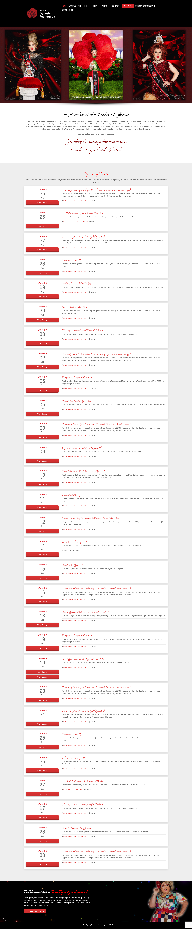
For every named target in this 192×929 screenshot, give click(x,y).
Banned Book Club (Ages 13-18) (76, 401)
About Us (72, 6)
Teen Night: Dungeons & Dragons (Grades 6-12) (83, 659)
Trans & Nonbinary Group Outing (77, 542)
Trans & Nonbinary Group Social (77, 828)
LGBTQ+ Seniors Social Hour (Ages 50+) (82, 448)
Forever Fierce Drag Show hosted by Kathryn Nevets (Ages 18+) (90, 518)
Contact (115, 6)
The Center (82, 6)
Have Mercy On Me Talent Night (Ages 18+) (83, 237)
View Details (42, 202)
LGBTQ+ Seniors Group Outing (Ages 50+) (82, 213)
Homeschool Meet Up (72, 260)
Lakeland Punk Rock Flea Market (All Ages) (84, 781)
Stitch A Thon (67, 10)
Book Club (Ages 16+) (72, 565)
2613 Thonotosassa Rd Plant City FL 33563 (75, 222)
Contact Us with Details (35, 911)
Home (64, 6)
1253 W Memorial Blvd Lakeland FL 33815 (75, 201)
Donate (129, 6)
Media (94, 6)
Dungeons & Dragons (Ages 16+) (77, 378)
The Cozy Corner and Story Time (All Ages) (82, 331)
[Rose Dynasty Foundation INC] (41, 13)
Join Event (42, 672)
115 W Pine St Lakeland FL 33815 (73, 790)
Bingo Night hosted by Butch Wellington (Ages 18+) (85, 612)
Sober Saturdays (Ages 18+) (74, 307)
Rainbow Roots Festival (145, 6)
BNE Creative (113, 925)
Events (104, 6)
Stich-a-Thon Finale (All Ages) (77, 284)
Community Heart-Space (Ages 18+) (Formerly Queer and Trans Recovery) (96, 190)
